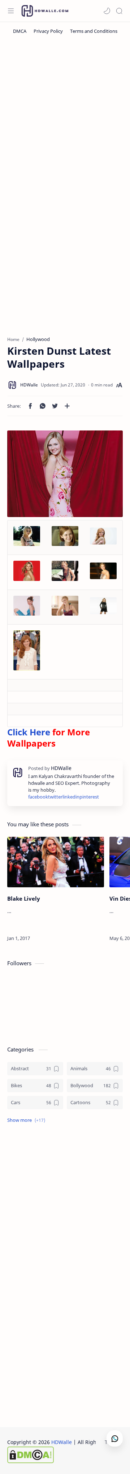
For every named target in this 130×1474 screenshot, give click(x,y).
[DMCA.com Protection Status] (65, 1455)
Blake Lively (23, 898)
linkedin (70, 797)
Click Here (28, 732)
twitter (55, 797)
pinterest (89, 797)
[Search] (119, 10)
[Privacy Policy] (48, 31)
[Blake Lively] (55, 862)
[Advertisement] (65, 112)
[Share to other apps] (67, 406)
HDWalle (61, 1442)
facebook (38, 797)
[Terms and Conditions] (93, 31)
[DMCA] (19, 31)
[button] (106, 10)
